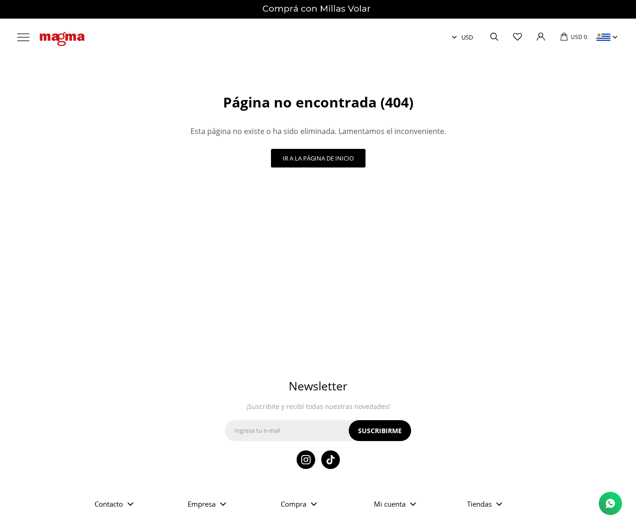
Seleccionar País (603, 37)
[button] (494, 37)
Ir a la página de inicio (318, 158)
